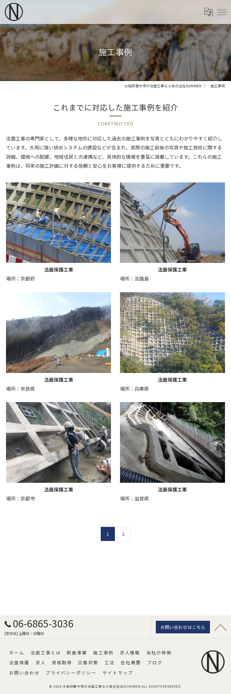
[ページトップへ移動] (220, 627)
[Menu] (222, 11)
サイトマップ (118, 672)
